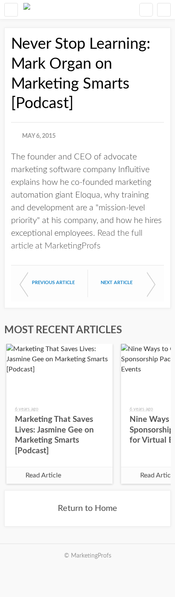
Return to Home (87, 508)
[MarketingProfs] (26, 9)
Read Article (43, 475)
